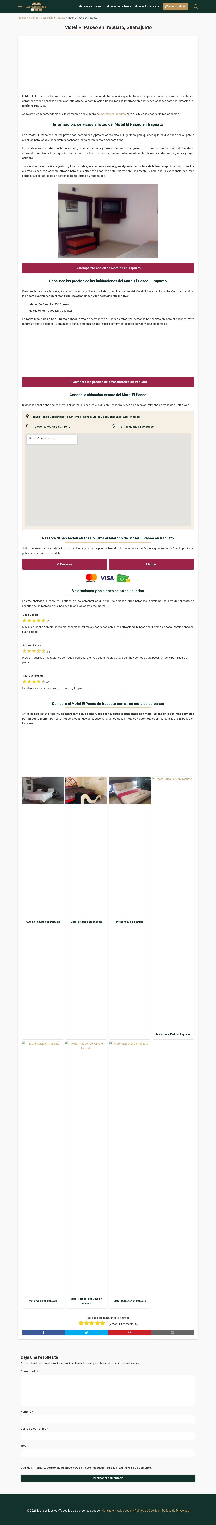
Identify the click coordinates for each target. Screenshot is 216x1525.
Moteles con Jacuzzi (91, 6)
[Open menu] (20, 6)
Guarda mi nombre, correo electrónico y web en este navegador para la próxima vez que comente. (86, 1467)
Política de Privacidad (175, 1510)
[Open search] (196, 6)
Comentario (29, 1371)
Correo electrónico (34, 1428)
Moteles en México (28, 17)
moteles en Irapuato (113, 114)
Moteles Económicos (147, 6)
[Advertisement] (108, 67)
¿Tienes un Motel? (176, 6)
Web (23, 1445)
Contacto (108, 1510)
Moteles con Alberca (119, 6)
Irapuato (60, 17)
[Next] (151, 220)
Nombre (27, 1411)
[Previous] (64, 220)
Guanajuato (47, 17)
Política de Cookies (147, 1510)
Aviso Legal (124, 1510)
